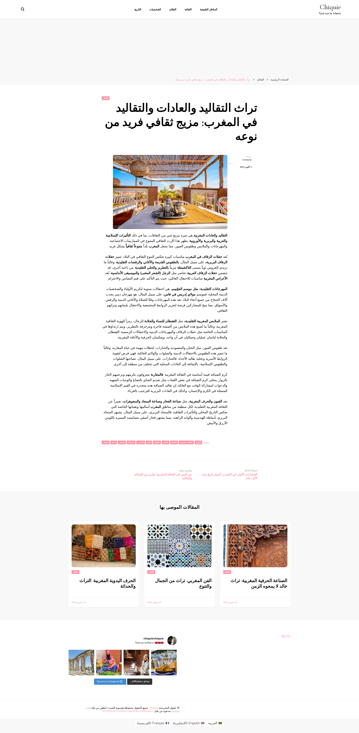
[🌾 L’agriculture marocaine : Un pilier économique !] (109, 662)
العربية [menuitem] (212, 723)
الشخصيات (155, 9)
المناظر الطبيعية (208, 9)
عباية (114, 442)
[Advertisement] (179, 47)
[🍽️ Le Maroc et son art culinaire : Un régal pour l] (164, 662)
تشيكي (122, 442)
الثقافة (188, 9)
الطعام (156, 442)
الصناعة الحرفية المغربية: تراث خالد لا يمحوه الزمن (259, 583)
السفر (165, 442)
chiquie (247, 160)
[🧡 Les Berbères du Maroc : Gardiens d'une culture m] (136, 662)
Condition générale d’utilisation (135, 711)
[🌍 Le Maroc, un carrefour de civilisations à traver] (81, 662)
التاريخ (137, 9)
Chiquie (330, 7)
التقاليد (172, 9)
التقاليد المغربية (186, 442)
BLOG (286, 636)
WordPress (108, 711)
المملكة (131, 442)
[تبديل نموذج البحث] (22, 9)
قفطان (105, 442)
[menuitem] (215, 723)
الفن (149, 442)
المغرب (141, 442)
